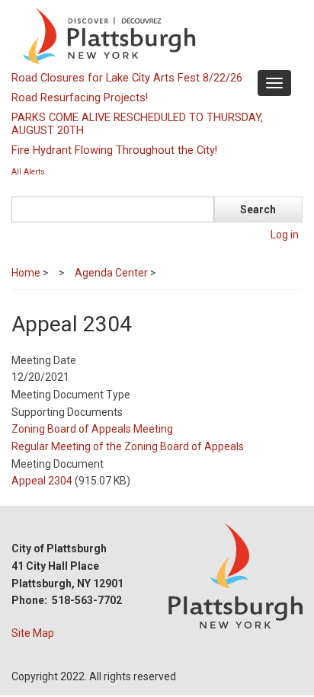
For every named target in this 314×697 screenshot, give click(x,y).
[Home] (155, 35)
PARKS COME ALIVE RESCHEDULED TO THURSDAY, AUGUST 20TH (137, 123)
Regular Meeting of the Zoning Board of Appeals (127, 446)
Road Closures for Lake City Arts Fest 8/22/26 (126, 78)
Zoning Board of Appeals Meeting (92, 429)
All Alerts (28, 172)
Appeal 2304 (41, 481)
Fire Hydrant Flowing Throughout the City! (114, 150)
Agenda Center (111, 273)
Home (25, 273)
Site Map (32, 633)
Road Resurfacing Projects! (79, 97)
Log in (285, 235)
